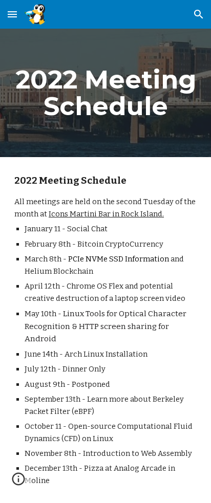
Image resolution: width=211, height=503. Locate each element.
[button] (12, 14)
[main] (105, 92)
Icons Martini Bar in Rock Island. (106, 213)
